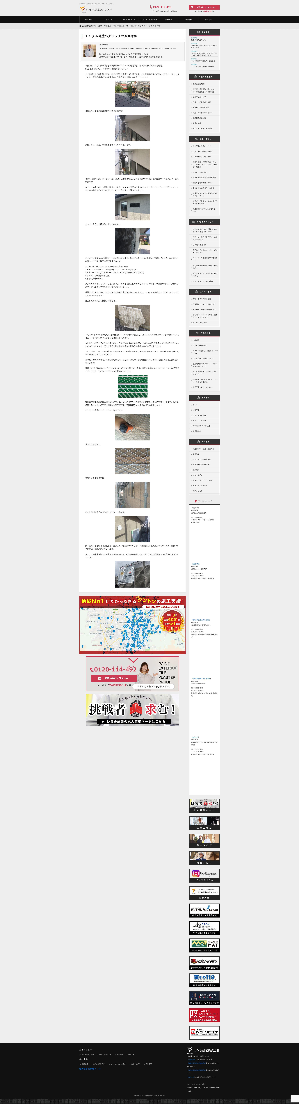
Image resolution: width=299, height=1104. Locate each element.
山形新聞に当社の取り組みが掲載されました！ (204, 46)
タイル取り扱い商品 (200, 322)
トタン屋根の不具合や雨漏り (203, 188)
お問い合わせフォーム (205, 7)
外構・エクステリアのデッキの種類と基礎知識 (205, 238)
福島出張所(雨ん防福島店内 (201, 620)
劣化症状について (199, 97)
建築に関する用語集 (200, 485)
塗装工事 (109, 19)
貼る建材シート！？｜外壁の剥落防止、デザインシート (205, 316)
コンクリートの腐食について (203, 358)
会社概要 (208, 19)
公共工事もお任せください (202, 387)
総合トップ (89, 19)
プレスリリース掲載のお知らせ (202, 66)
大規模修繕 (197, 431)
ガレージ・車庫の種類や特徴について (205, 259)
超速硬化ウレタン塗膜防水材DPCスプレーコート (205, 194)
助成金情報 (197, 123)
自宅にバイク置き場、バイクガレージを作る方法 (205, 251)
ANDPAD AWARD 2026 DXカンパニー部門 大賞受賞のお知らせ (204, 54)
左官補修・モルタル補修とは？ (204, 304)
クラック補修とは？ (200, 345)
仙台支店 (195, 737)
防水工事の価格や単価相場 (202, 151)
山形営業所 (195, 564)
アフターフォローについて (202, 480)
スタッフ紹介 (198, 475)
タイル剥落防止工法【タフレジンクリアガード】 (205, 373)
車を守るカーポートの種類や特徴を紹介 (205, 267)
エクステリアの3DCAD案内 (203, 281)
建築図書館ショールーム (202, 465)
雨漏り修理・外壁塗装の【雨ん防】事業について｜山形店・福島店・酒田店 (205, 164)
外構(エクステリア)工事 (201, 426)
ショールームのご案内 (118, 1064)
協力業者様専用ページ (89, 1069)
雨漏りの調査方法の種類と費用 (204, 177)
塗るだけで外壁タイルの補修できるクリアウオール (205, 202)
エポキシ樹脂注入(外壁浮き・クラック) (205, 352)
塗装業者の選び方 (199, 118)
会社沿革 (196, 454)
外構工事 (169, 19)
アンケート (197, 405)
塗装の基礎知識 (198, 84)
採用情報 (188, 19)
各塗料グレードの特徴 (201, 107)
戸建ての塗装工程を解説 (202, 102)
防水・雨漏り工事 (199, 415)
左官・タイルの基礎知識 (202, 299)
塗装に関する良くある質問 (202, 128)
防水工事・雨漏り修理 (149, 19)
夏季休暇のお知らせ (198, 40)
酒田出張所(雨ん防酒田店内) (201, 678)
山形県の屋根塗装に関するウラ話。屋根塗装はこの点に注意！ (204, 90)
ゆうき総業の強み (99, 1064)
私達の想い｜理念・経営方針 (203, 449)
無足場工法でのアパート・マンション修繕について (205, 365)
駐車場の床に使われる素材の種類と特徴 (205, 275)
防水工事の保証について (202, 146)
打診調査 (196, 340)
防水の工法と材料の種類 (202, 157)
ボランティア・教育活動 (202, 459)
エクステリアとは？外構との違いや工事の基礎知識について (205, 230)
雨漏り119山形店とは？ (201, 172)
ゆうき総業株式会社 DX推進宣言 (203, 61)
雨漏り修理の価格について (202, 183)
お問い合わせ (198, 491)
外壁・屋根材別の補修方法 (202, 113)
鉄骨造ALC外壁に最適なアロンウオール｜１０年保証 (205, 381)
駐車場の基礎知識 (199, 245)
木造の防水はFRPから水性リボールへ (205, 210)
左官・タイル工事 (129, 19)
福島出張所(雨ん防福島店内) (197, 1063)
